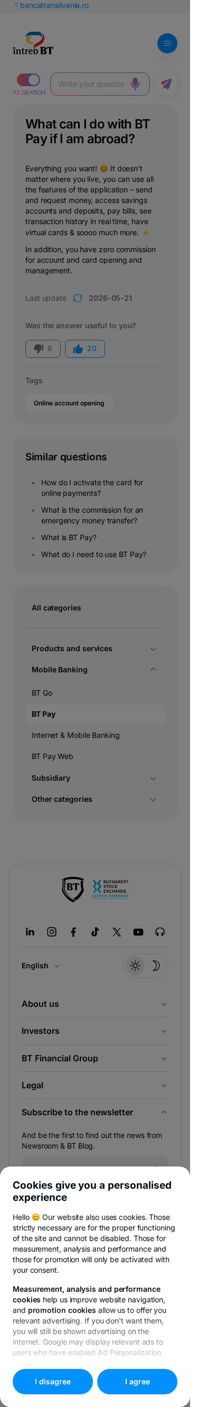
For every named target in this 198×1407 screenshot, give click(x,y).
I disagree (53, 1381)
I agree (137, 1381)
